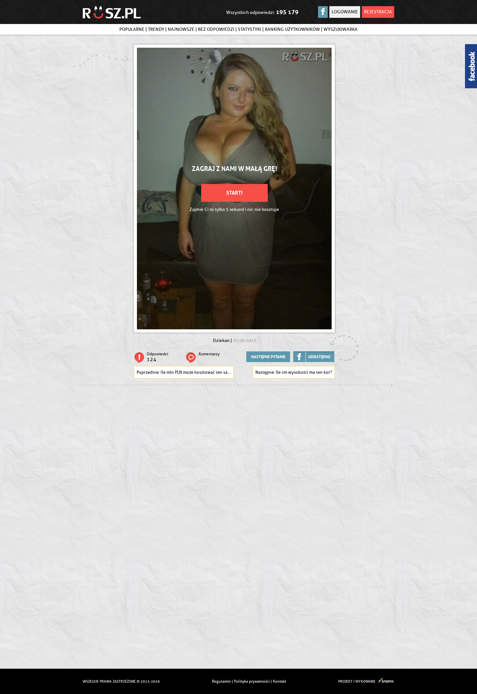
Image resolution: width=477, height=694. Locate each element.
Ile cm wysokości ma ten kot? (304, 372)
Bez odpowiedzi (216, 29)
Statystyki (249, 29)
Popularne (131, 29)
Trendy (156, 29)
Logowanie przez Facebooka (323, 12)
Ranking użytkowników (292, 29)
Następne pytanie (268, 356)
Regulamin (221, 681)
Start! (234, 192)
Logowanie (345, 12)
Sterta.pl (386, 681)
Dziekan (221, 340)
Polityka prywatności (252, 681)
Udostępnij (319, 356)
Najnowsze (181, 29)
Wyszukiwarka (341, 29)
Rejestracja (378, 12)
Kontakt (279, 681)
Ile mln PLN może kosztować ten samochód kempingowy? (197, 372)
